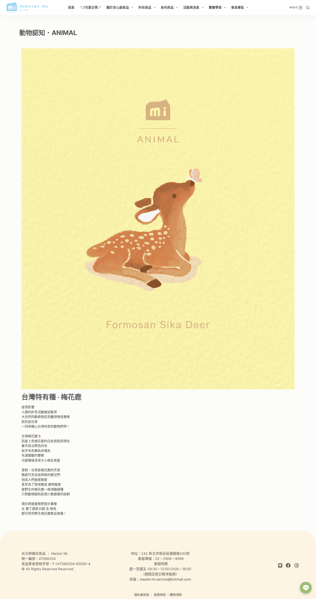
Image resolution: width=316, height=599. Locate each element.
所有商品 (144, 7)
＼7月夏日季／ (90, 7)
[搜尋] (308, 7)
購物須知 (176, 594)
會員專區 (237, 7)
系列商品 (167, 7)
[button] (306, 588)
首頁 (71, 7)
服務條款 (160, 594)
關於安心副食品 (117, 7)
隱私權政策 (141, 594)
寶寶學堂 (215, 7)
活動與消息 (191, 7)
